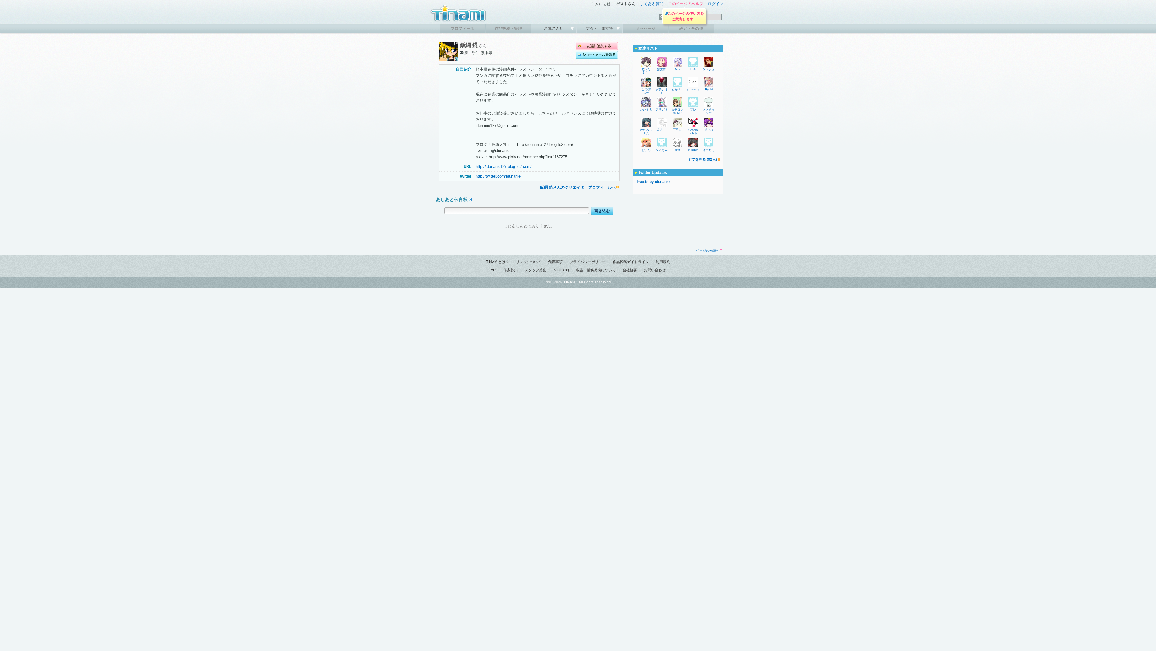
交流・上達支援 (600, 28)
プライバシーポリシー (588, 262)
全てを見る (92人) (702, 159)
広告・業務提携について (596, 270)
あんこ (661, 129)
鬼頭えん (662, 150)
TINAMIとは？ (497, 262)
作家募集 (510, 270)
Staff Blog (561, 270)
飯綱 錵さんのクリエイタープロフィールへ (578, 187)
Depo (677, 69)
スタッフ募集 (535, 270)
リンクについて (528, 262)
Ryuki (709, 89)
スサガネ (662, 109)
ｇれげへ (677, 89)
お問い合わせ (655, 270)
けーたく (709, 150)
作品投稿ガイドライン (631, 262)
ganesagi (693, 89)
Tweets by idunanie (653, 181)
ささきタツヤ (709, 111)
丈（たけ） (646, 71)
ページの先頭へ (707, 250)
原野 (677, 150)
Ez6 (693, 69)
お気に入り (554, 28)
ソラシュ (709, 69)
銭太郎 (661, 69)
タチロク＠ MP (677, 111)
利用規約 (663, 262)
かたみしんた (646, 131)
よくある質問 (651, 4)
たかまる (646, 109)
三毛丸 (677, 129)
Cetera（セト (693, 131)
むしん (646, 150)
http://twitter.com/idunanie (498, 176)
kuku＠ (693, 150)
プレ (693, 109)
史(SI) (709, 129)
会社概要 (630, 270)
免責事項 (555, 262)
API (493, 270)
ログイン (715, 4)
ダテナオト (662, 91)
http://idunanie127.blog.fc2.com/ (504, 166)
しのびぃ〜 (646, 91)
